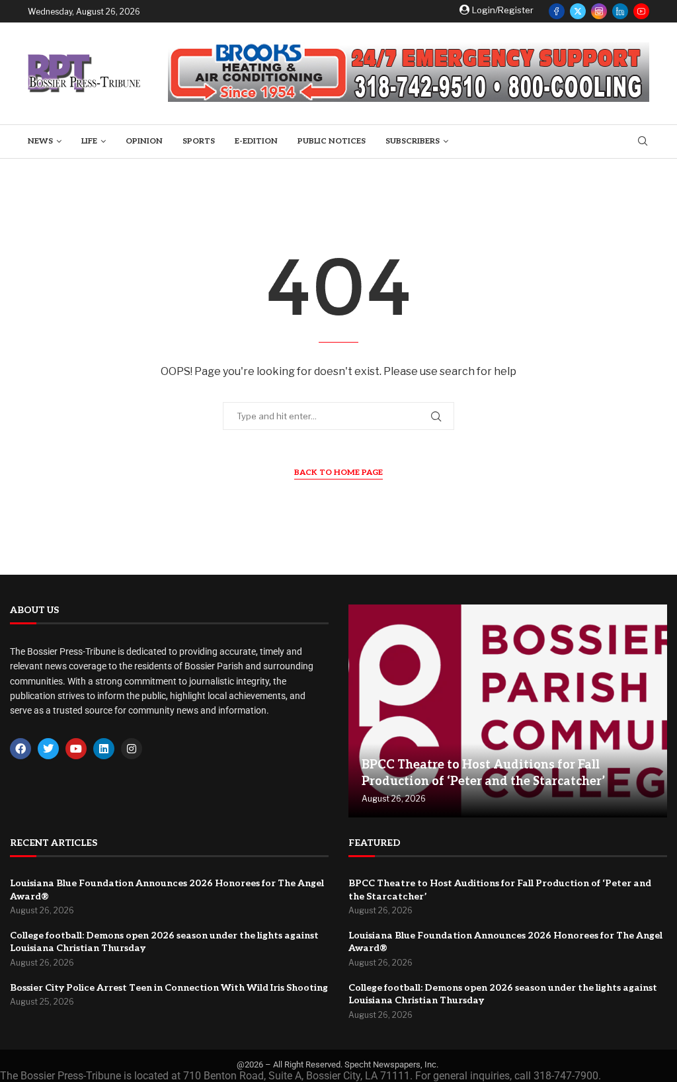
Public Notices (332, 141)
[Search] (642, 141)
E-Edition (256, 141)
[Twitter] (578, 11)
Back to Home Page (338, 473)
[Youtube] (641, 11)
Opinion (144, 141)
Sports (198, 141)
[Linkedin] (620, 11)
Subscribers (412, 141)
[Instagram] (599, 11)
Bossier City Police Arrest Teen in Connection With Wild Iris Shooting (169, 987)
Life (89, 141)
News (40, 141)
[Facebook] (557, 11)
